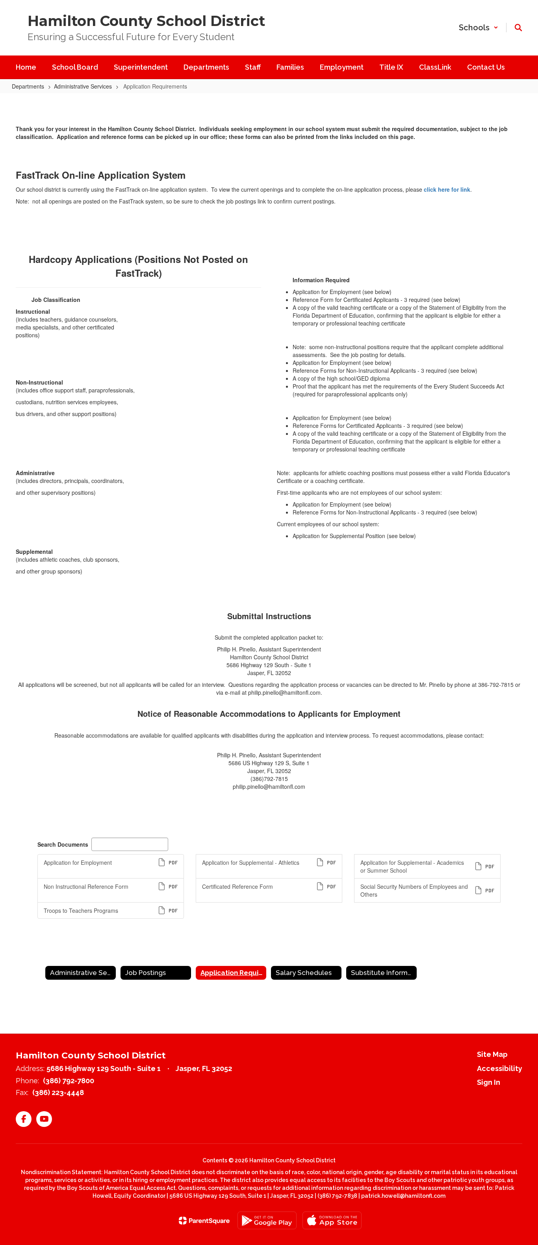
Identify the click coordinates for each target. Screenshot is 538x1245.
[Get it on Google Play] (267, 1220)
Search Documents (62, 844)
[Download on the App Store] (332, 1220)
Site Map (492, 1054)
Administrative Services (83, 86)
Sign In (488, 1082)
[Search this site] (518, 27)
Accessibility (499, 1068)
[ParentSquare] (204, 1221)
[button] (478, 27)
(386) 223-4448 (58, 1092)
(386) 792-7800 (68, 1081)
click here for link (447, 189)
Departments (28, 86)
